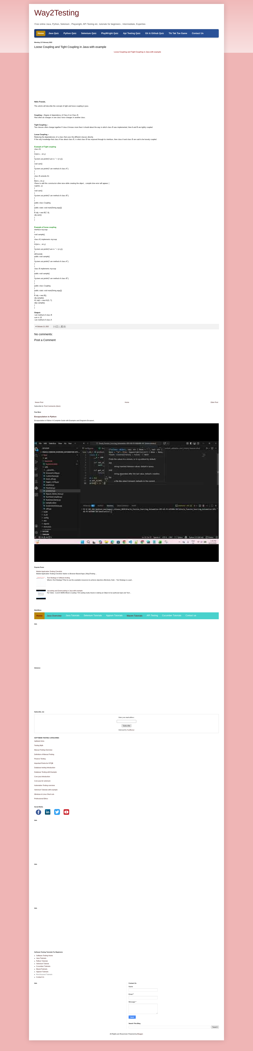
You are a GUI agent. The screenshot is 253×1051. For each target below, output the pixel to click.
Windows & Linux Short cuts (44, 794)
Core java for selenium (42, 781)
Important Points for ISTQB (43, 763)
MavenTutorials (41, 969)
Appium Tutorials (114, 615)
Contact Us (197, 33)
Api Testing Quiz (131, 33)
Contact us (191, 615)
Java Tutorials (72, 615)
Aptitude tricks (39, 741)
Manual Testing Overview (43, 750)
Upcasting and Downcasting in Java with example (65, 591)
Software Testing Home (44, 956)
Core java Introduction (42, 777)
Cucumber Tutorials (171, 615)
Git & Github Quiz (154, 33)
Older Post (214, 402)
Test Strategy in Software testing (58, 578)
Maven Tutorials (134, 615)
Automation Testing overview (44, 785)
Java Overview (54, 615)
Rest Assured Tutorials (44, 974)
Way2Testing (56, 12)
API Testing (152, 615)
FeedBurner (130, 730)
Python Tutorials (42, 961)
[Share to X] (59, 326)
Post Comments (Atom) (52, 406)
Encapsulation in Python (45, 417)
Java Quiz (53, 33)
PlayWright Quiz (109, 33)
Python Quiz (70, 33)
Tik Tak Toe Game (178, 33)
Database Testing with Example (45, 772)
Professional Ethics (41, 799)
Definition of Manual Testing (44, 754)
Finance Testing (40, 759)
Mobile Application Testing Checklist (49, 571)
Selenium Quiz (88, 33)
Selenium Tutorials (93, 615)
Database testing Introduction (44, 768)
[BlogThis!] (57, 326)
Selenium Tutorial (42, 964)
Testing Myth (38, 745)
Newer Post (39, 402)
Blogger (140, 1034)
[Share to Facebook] (62, 326)
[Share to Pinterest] (64, 326)
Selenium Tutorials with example (46, 790)
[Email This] (54, 326)
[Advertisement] (113, 72)
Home (41, 33)
